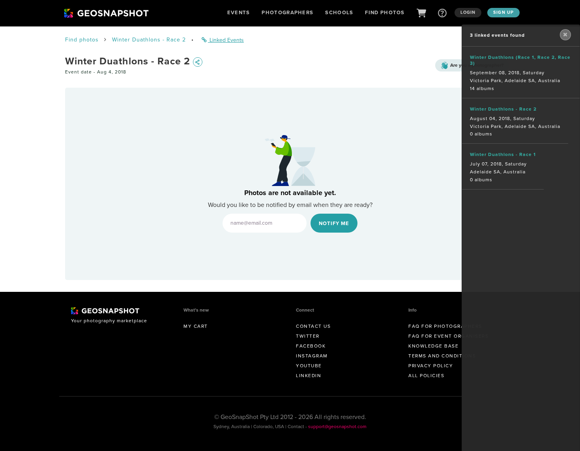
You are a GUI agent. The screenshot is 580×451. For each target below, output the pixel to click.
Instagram (312, 355)
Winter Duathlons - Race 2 (149, 40)
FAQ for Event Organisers (448, 336)
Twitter (308, 336)
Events (238, 12)
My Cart (195, 326)
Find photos (82, 40)
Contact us (313, 326)
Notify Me (334, 223)
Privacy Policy (430, 365)
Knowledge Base (433, 346)
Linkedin (308, 375)
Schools (339, 12)
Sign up (503, 12)
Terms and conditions (442, 355)
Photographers (287, 12)
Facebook (311, 346)
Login (468, 12)
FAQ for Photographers (445, 326)
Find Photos (384, 12)
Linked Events (226, 40)
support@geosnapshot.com (337, 426)
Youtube (309, 365)
